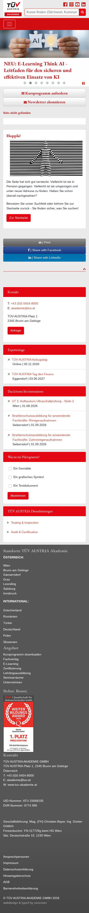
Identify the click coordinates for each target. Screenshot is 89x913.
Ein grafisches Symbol (28, 477)
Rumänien (10, 616)
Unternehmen (12, 682)
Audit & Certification (24, 532)
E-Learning (10, 664)
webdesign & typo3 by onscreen (25, 902)
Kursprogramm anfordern (46, 93)
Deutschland (11, 629)
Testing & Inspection (24, 522)
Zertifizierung (12, 668)
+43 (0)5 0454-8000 (24, 303)
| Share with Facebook (45, 250)
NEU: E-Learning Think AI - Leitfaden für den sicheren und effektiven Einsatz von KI (38, 70)
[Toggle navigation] (9, 24)
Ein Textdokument (25, 485)
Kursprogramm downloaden (22, 654)
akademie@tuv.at (23, 308)
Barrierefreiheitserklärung (20, 888)
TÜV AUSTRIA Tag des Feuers (33, 374)
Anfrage (15, 330)
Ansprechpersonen (16, 856)
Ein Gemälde (22, 468)
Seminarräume (13, 677)
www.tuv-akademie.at (22, 784)
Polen (7, 635)
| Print (45, 242)
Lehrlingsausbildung (17, 673)
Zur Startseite (18, 217)
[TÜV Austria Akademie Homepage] (13, 9)
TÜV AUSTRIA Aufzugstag (29, 359)
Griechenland (12, 610)
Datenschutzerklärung (18, 869)
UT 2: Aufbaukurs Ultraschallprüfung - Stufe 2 (43, 401)
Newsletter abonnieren (46, 101)
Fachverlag (11, 659)
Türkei (7, 623)
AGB (6, 882)
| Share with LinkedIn (46, 257)
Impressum (11, 863)
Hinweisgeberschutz (17, 875)
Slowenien (10, 642)
